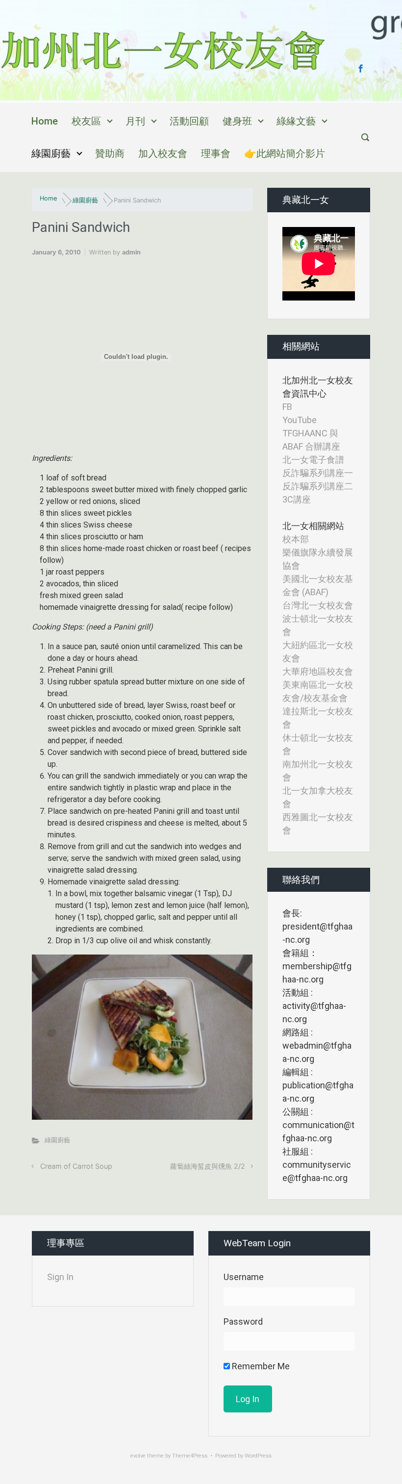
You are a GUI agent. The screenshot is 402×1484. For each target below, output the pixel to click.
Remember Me (260, 1366)
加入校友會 (162, 153)
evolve (138, 1456)
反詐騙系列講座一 (317, 473)
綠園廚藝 (51, 153)
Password (243, 1321)
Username (244, 1277)
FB (287, 407)
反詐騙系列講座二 (317, 486)
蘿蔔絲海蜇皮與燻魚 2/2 (207, 1166)
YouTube (299, 420)
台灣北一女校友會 (317, 605)
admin (131, 252)
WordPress (258, 1456)
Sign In (60, 1277)
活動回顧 (189, 121)
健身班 (237, 121)
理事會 (215, 153)
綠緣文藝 (296, 121)
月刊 (135, 121)
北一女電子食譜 (313, 459)
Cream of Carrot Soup (76, 1166)
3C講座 (296, 499)
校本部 (295, 539)
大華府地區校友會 (317, 671)
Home (44, 121)
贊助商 (110, 153)
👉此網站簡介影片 (284, 153)
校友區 (86, 121)
